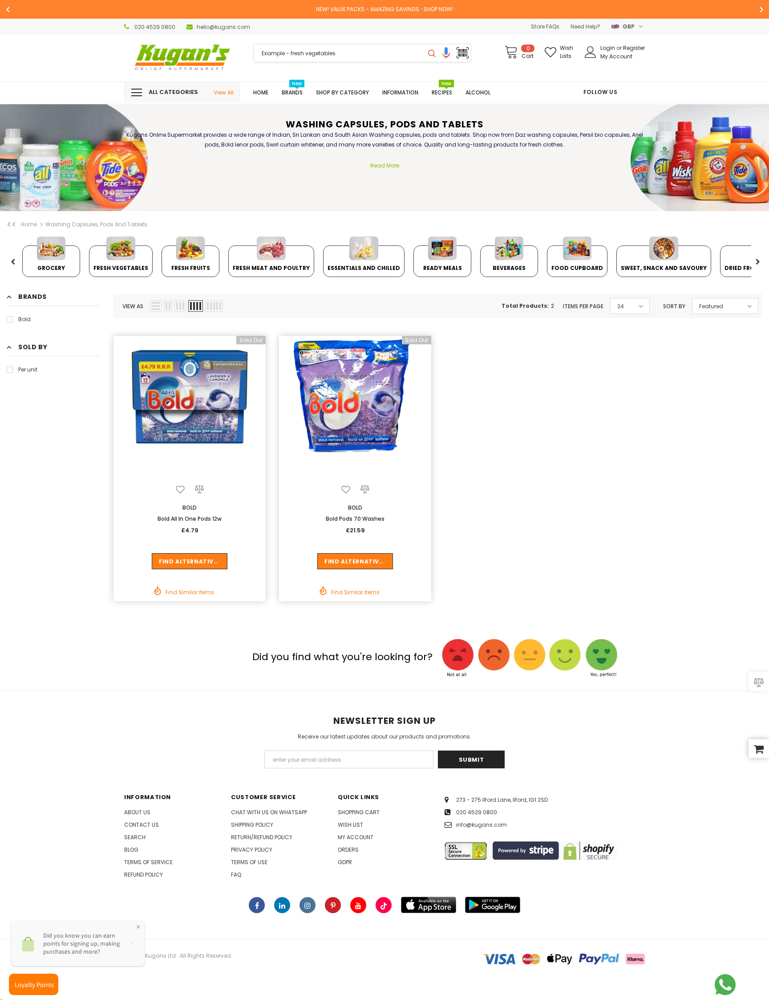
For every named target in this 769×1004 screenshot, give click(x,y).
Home (29, 224)
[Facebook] (257, 905)
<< (11, 224)
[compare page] (759, 681)
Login (608, 48)
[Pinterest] (333, 905)
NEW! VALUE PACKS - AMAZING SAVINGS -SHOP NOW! (384, 9)
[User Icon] (590, 52)
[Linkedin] (282, 905)
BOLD (189, 507)
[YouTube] (358, 905)
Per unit (27, 369)
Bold (24, 319)
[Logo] (182, 58)
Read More (384, 165)
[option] (384, 9)
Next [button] (757, 262)
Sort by (674, 306)
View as (132, 306)
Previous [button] (13, 262)
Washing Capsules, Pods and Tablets (96, 224)
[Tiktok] (384, 905)
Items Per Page (583, 306)
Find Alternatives (190, 561)
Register (634, 48)
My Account (616, 56)
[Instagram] (308, 905)
